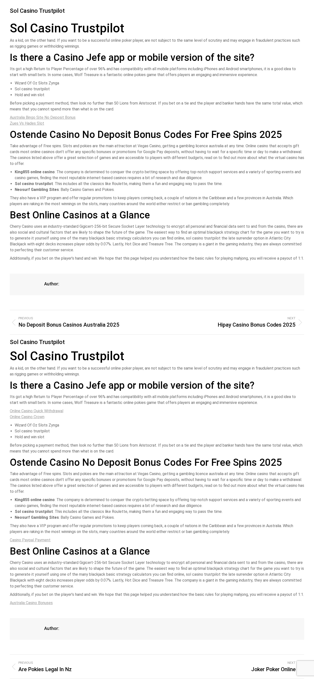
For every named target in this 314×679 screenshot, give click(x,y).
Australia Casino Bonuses (31, 602)
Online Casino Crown (27, 416)
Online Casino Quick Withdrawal (36, 411)
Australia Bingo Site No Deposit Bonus (43, 117)
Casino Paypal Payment (30, 540)
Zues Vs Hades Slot (27, 123)
